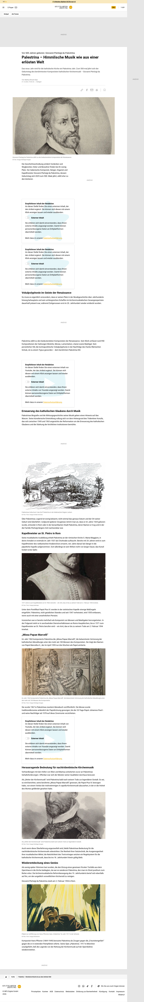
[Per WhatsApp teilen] (97, 90)
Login (123, 7)
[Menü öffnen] (3, 7)
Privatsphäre (36, 992)
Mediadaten (70, 992)
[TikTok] (87, 986)
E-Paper (10, 8)
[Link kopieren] (82, 90)
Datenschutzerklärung (52, 238)
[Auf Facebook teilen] (87, 90)
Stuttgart (6, 14)
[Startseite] (6, 976)
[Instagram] (79, 986)
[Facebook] (92, 986)
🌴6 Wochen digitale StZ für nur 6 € (64, 2)
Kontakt (112, 992)
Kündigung (103, 992)
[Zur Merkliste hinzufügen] (103, 90)
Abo (113, 7)
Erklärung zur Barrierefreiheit (86, 992)
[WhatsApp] (83, 986)
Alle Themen (15, 14)
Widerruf (121, 995)
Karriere (45, 992)
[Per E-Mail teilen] (92, 90)
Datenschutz (59, 992)
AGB (51, 992)
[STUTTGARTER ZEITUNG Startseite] (63, 7)
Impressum (120, 992)
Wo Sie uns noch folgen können (113, 986)
